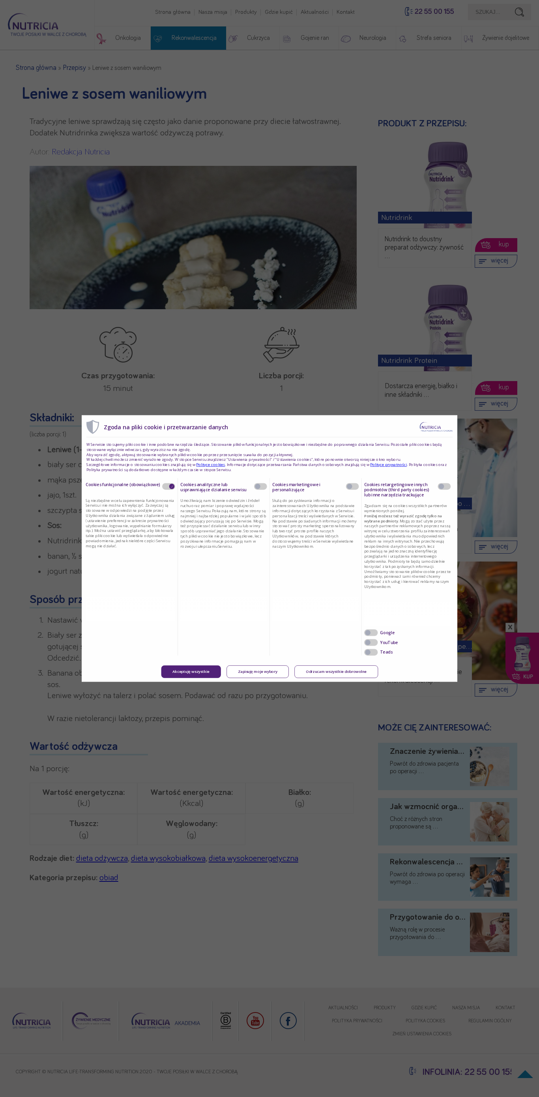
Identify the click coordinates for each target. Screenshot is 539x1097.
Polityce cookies (210, 465)
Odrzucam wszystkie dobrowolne (336, 671)
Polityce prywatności (388, 465)
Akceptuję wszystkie (191, 671)
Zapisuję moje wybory (257, 671)
